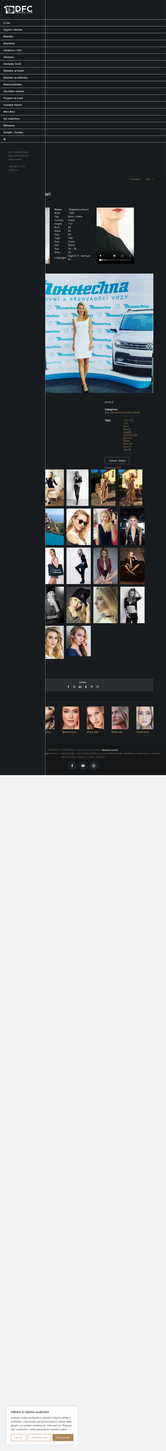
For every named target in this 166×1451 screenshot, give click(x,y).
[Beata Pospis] (70, 718)
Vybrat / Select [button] (117, 460)
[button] (83, 139)
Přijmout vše (63, 1437)
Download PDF (113, 467)
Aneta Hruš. (142, 732)
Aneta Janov (44, 732)
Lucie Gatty (19, 732)
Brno (126, 426)
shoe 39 (127, 443)
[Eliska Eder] (95, 718)
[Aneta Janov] (45, 718)
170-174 (128, 420)
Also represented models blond (122, 412)
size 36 (127, 449)
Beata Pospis (69, 732)
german (127, 437)
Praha (126, 440)
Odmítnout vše (39, 1437)
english (127, 432)
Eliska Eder (93, 732)
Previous (135, 179)
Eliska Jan (117, 732)
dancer (127, 429)
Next (148, 179)
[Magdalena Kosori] (31, 236)
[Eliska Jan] (120, 718)
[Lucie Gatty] (21, 718)
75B (125, 423)
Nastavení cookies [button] (110, 749)
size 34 (127, 446)
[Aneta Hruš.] (144, 718)
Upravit (19, 1437)
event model (130, 435)
